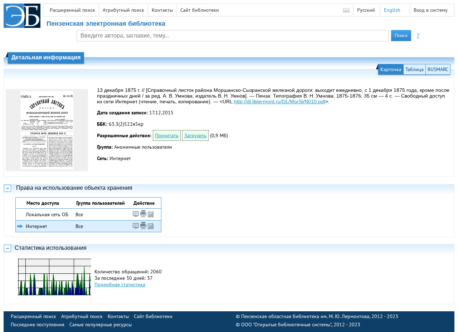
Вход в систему (431, 10)
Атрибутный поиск (123, 10)
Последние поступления (37, 324)
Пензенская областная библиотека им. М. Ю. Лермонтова (305, 316)
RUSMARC (438, 69)
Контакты (162, 10)
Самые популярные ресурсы (100, 324)
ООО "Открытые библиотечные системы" (286, 324)
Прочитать (167, 135)
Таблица (414, 69)
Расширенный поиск (72, 10)
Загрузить (195, 135)
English (392, 10)
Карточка (390, 69)
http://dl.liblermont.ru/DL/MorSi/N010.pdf (279, 101)
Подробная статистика (119, 284)
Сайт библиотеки (199, 10)
